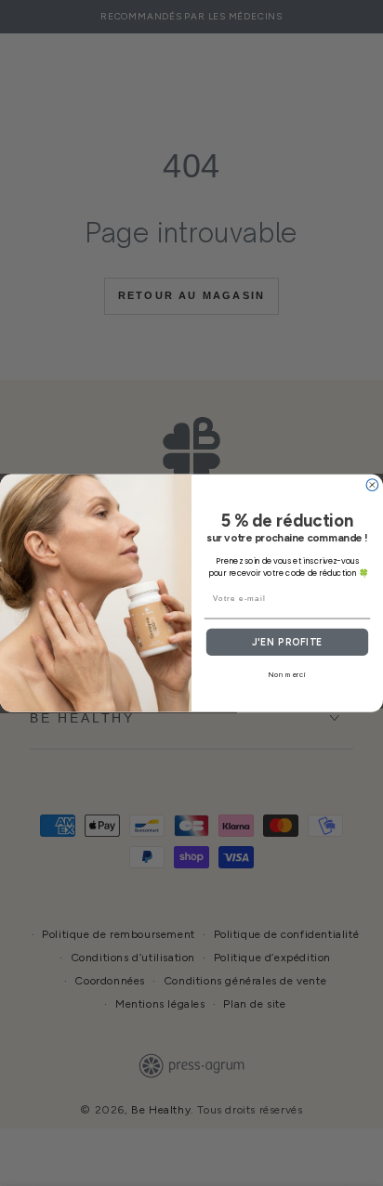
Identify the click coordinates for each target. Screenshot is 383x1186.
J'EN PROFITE (288, 642)
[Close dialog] (372, 485)
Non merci (287, 675)
